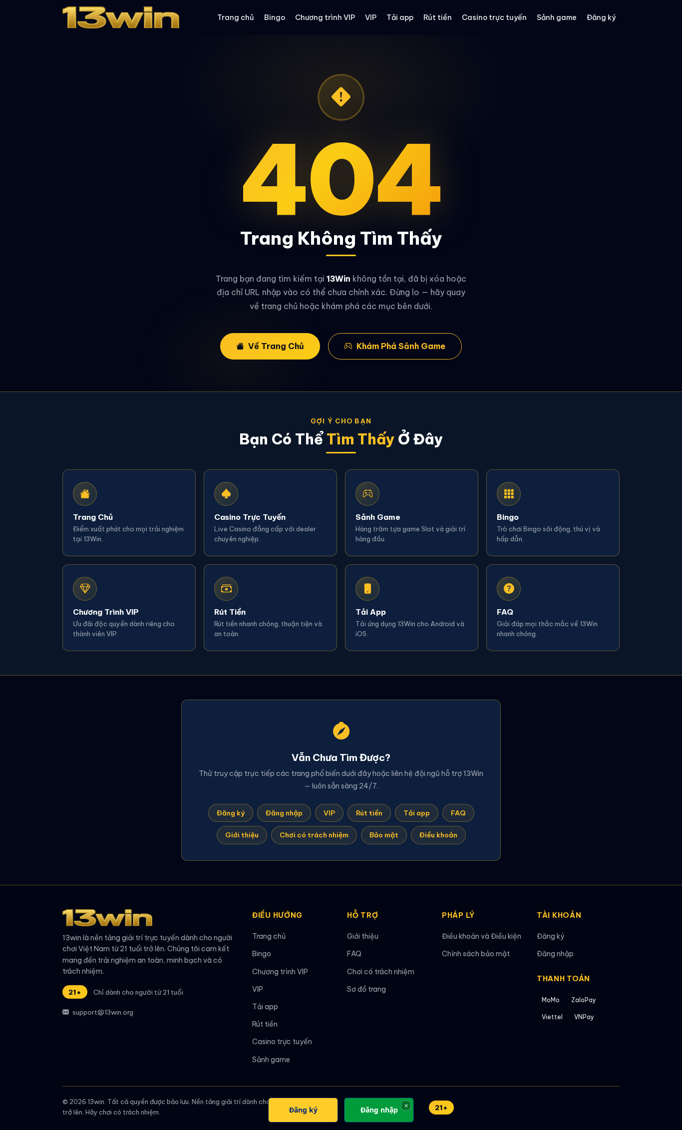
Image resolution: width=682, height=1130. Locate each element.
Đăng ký (601, 17)
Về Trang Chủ (276, 346)
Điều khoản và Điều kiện (481, 936)
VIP (370, 17)
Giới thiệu (242, 834)
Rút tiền (437, 17)
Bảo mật (383, 834)
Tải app (399, 17)
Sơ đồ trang (366, 989)
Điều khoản (438, 834)
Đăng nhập (284, 812)
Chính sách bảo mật (476, 953)
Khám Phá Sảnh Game (400, 346)
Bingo (274, 17)
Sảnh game (557, 17)
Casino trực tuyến (494, 17)
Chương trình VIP (325, 17)
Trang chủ (235, 17)
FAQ (458, 812)
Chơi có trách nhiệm (314, 834)
